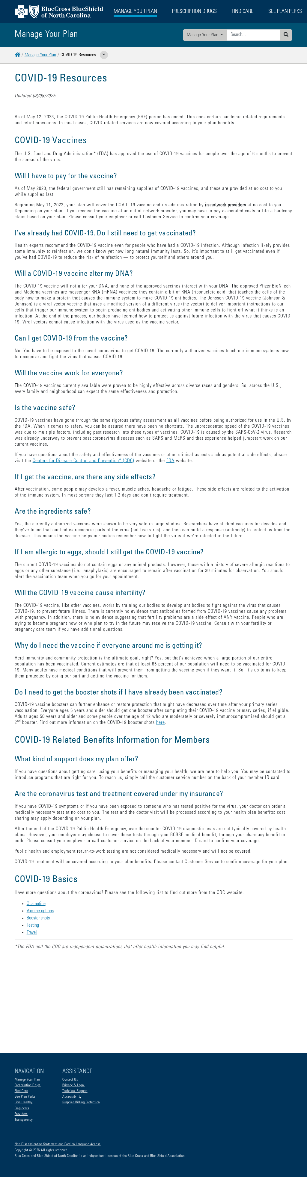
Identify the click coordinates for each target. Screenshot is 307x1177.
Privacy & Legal (73, 1085)
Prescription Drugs (194, 11)
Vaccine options (40, 911)
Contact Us (70, 1079)
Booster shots (38, 918)
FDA (170, 461)
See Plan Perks (25, 1097)
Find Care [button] (242, 11)
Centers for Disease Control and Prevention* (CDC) (83, 461)
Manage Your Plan (203, 35)
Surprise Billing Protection (81, 1102)
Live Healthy (24, 1102)
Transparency (24, 1120)
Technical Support (75, 1091)
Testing (33, 925)
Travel (32, 932)
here (160, 722)
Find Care (21, 1091)
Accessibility (72, 1097)
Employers (22, 1108)
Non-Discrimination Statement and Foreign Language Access (58, 1144)
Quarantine (36, 903)
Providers (21, 1114)
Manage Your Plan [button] (135, 11)
